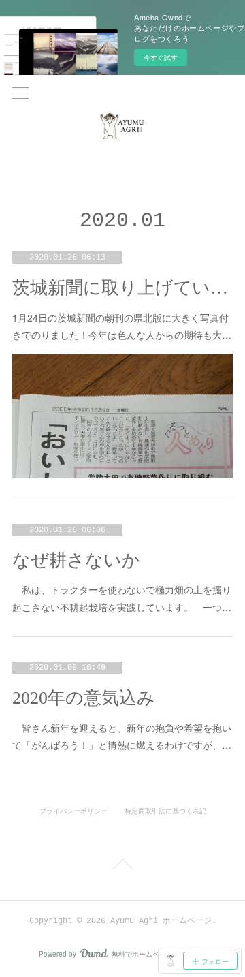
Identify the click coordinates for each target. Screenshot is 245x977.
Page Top (122, 866)
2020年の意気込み (83, 698)
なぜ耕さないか (76, 560)
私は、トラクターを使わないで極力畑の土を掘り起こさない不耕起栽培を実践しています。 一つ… (121, 598)
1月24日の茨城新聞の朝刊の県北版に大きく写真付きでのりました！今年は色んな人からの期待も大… (121, 326)
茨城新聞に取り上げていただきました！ (122, 288)
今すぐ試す (161, 57)
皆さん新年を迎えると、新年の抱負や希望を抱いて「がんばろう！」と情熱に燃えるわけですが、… (121, 736)
